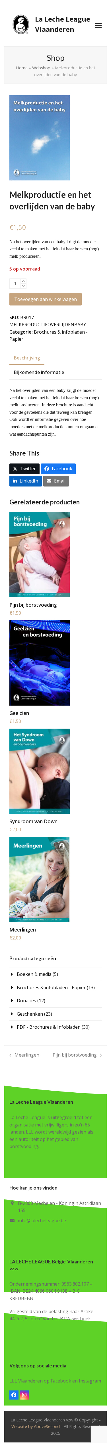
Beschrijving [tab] (27, 358)
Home (22, 67)
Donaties (26, 1000)
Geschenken (30, 1014)
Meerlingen (24, 1055)
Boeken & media (34, 974)
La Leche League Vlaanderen (62, 24)
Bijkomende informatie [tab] (39, 372)
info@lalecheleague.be (42, 1220)
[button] (98, 25)
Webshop (41, 67)
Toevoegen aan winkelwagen (45, 299)
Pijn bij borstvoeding (75, 1055)
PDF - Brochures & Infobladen (49, 1027)
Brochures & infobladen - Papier (51, 987)
